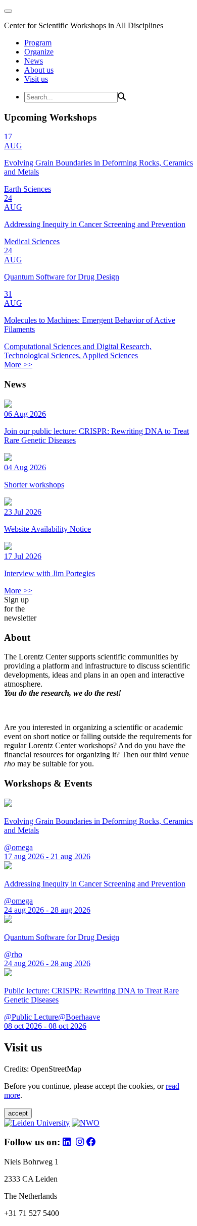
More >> (18, 364)
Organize (39, 51)
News (33, 61)
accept (18, 1113)
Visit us (36, 79)
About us (39, 70)
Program (38, 42)
